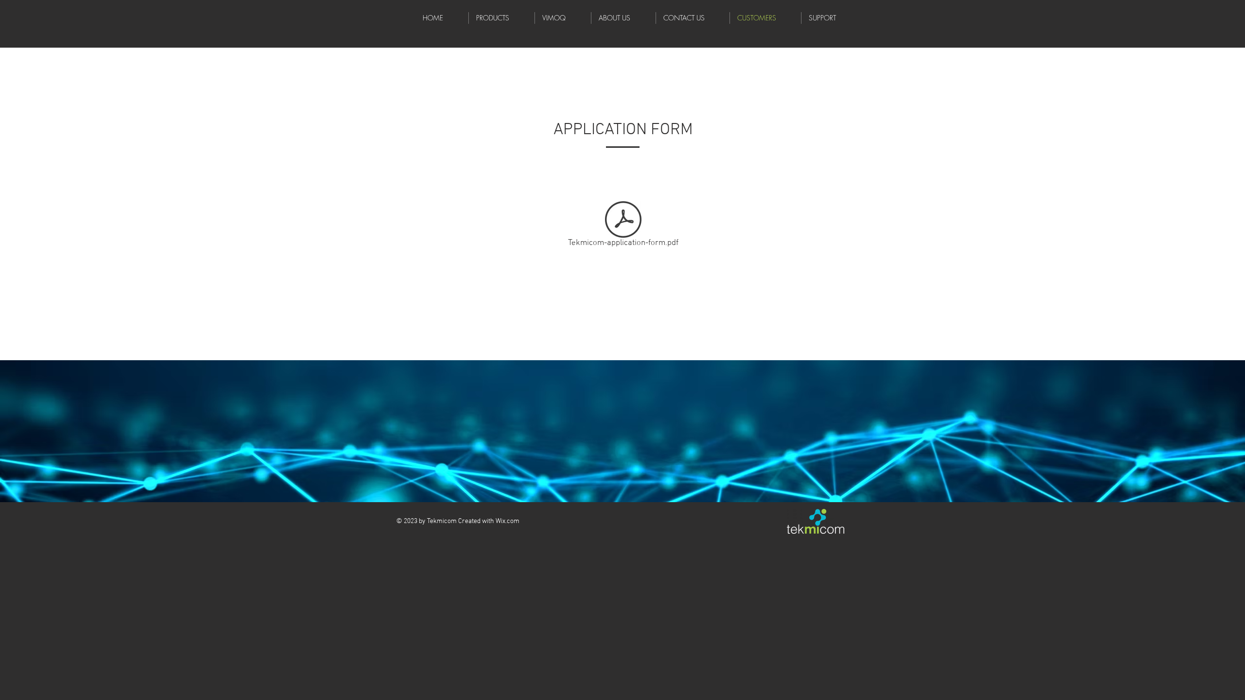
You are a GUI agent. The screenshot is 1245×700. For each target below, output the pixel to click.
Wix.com (507, 521)
